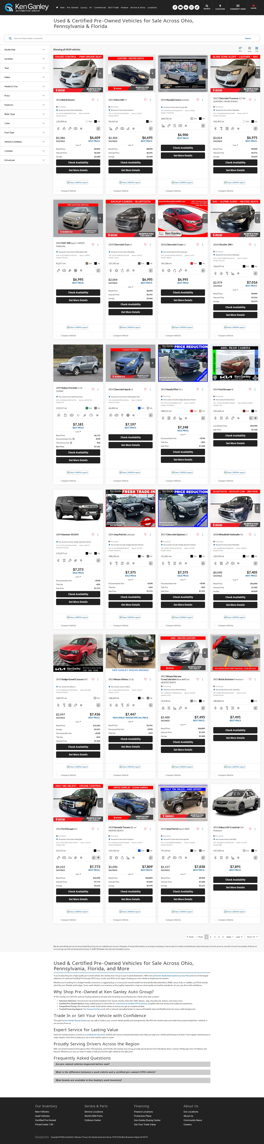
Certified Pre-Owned (45, 1120)
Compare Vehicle (68, 191)
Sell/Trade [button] (113, 7)
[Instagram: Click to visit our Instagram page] (191, 7)
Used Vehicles (42, 1116)
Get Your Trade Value (145, 1124)
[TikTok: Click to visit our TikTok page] (197, 7)
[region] (78, 153)
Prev (200, 936)
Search (248, 38)
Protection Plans (142, 1116)
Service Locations (94, 1111)
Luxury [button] (83, 7)
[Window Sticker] (255, 418)
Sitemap (78, 1137)
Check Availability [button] (78, 162)
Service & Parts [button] (137, 7)
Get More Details (78, 170)
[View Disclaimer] (81, 128)
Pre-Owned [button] (72, 7)
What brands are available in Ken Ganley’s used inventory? (89, 1080)
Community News (193, 1120)
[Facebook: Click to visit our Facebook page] (175, 7)
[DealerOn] (42, 1137)
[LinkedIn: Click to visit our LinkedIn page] (186, 7)
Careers (188, 1124)
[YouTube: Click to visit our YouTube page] (180, 7)
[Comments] (98, 128)
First (191, 936)
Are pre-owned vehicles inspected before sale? (83, 1064)
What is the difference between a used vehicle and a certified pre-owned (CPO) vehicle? (106, 1072)
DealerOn (70, 1137)
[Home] (57, 7)
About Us (188, 1116)
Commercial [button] (100, 7)
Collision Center (93, 1120)
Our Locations (191, 1111)
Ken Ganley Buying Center (75, 1020)
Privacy (85, 1137)
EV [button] (90, 7)
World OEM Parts (94, 1116)
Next (229, 936)
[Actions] (97, 99)
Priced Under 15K (44, 1124)
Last (238, 936)
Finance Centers (94, 1009)
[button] (100, 73)
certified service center (95, 1035)
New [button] (62, 7)
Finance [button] (124, 7)
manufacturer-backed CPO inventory (131, 1003)
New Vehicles (42, 1111)
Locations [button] (152, 7)
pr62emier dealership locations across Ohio (171, 976)
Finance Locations (143, 1111)
